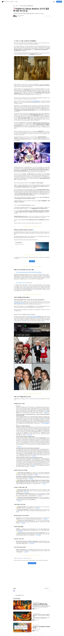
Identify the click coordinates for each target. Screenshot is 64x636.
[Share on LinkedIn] (50, 16)
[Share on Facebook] (44, 16)
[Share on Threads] (48, 16)
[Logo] (3, 1)
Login (16, 595)
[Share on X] (46, 16)
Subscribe (19, 595)
